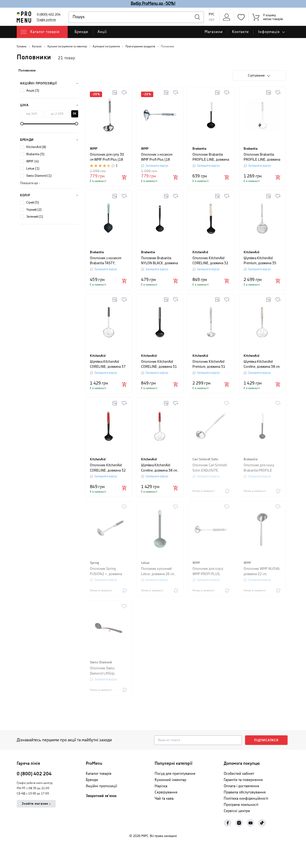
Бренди (81, 32)
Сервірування (166, 792)
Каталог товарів (98, 774)
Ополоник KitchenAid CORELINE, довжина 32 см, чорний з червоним (108, 468)
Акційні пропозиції (38, 83)
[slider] (22, 123)
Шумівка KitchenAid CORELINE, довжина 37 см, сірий (108, 364)
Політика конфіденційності (246, 798)
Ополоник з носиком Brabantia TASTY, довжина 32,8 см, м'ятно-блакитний (105, 261)
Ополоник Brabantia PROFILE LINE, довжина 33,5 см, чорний (210, 157)
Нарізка (161, 786)
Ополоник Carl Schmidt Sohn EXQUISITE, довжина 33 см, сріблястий (209, 468)
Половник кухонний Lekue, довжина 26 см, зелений (158, 571)
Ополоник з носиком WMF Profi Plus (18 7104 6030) (156, 157)
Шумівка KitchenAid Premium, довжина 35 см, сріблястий (260, 261)
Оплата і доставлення (241, 786)
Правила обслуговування (245, 792)
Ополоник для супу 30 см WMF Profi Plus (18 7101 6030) (107, 157)
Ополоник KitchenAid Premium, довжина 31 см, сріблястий (208, 364)
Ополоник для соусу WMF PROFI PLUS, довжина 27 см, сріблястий (207, 571)
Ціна (24, 105)
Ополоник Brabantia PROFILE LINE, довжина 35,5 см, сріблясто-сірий (262, 157)
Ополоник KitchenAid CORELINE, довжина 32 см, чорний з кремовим (210, 261)
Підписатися (266, 740)
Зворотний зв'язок (101, 796)
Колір (25, 195)
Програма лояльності (241, 805)
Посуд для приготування (175, 774)
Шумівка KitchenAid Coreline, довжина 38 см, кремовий (262, 364)
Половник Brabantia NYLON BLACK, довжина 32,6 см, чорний (159, 261)
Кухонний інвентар (170, 780)
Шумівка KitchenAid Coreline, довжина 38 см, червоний (159, 468)
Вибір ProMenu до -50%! (153, 4)
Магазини (214, 32)
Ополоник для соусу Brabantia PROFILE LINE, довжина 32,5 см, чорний (261, 468)
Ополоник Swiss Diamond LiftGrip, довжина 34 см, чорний (107, 671)
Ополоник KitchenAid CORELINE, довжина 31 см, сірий (159, 364)
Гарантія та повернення (243, 780)
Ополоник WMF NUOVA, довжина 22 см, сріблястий (262, 571)
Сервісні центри (237, 811)
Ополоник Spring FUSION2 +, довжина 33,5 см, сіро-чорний (106, 571)
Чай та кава (164, 798)
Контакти (240, 32)
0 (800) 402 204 (48, 14)
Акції (102, 32)
